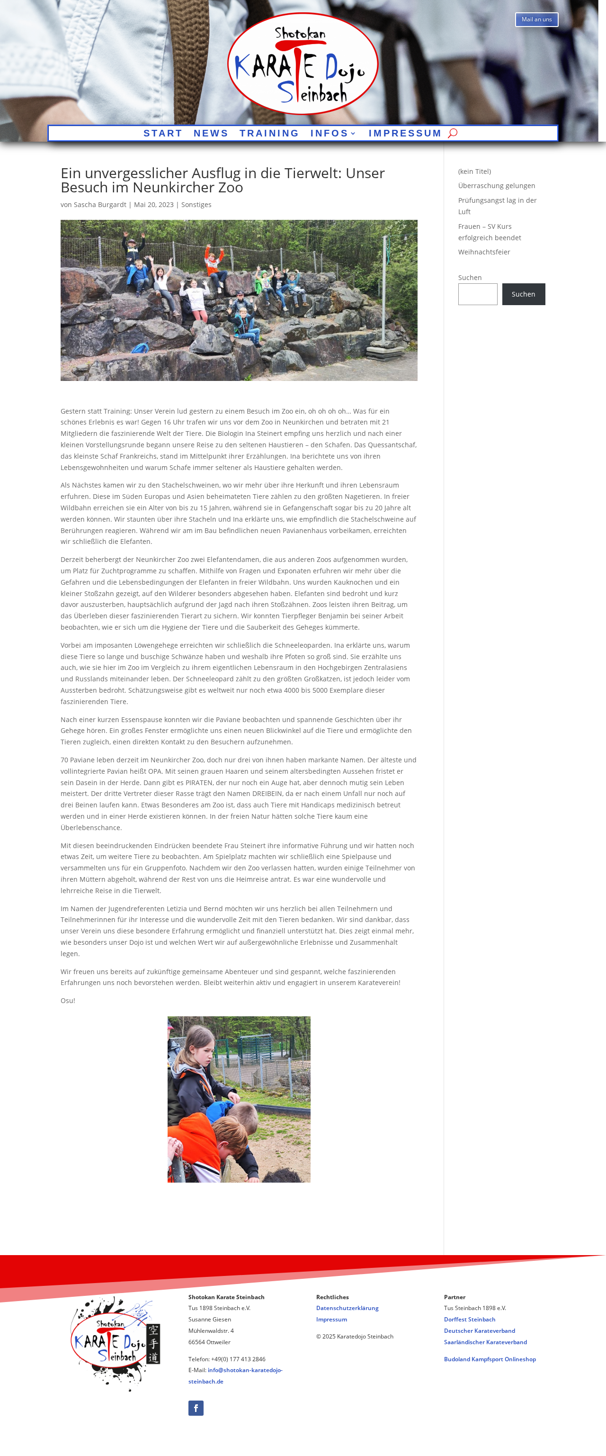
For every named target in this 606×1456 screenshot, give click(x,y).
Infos (330, 134)
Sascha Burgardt (100, 204)
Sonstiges (196, 204)
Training (270, 134)
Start (163, 134)
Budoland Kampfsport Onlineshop (490, 1359)
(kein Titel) (474, 171)
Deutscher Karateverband (479, 1331)
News (211, 134)
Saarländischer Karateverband (485, 1342)
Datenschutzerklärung (347, 1308)
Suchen (470, 277)
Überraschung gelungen (496, 185)
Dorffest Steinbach (470, 1319)
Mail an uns (537, 19)
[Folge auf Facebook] (196, 1408)
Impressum (406, 134)
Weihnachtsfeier (484, 251)
